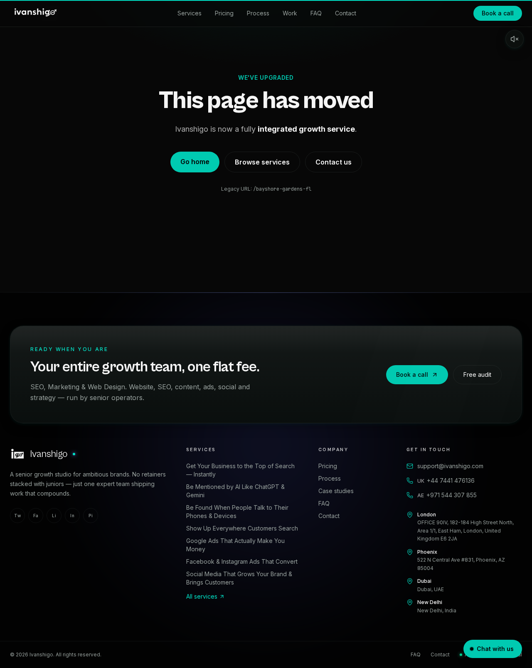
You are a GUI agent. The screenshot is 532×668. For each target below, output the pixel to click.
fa (36, 515)
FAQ (316, 13)
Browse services (262, 162)
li (54, 515)
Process (258, 13)
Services (189, 13)
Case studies (336, 490)
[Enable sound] (514, 39)
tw (17, 515)
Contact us (333, 162)
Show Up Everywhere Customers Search (242, 528)
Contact (345, 13)
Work (290, 13)
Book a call (498, 13)
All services (201, 596)
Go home (194, 161)
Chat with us (495, 648)
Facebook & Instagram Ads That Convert (242, 561)
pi (91, 515)
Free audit (477, 374)
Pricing (224, 13)
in (72, 515)
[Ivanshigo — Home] (35, 13)
